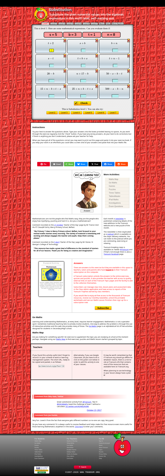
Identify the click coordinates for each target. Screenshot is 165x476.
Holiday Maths (71, 452)
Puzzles (112, 189)
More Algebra (117, 24)
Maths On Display (72, 454)
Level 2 (54, 24)
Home (100, 445)
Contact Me (102, 456)
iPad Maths (113, 200)
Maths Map (113, 179)
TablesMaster (114, 196)
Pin (45, 164)
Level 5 (78, 24)
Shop (100, 458)
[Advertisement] (82, 3)
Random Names (71, 450)
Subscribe (103, 308)
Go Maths (113, 183)
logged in (109, 270)
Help (108, 24)
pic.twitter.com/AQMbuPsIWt (77, 406)
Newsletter (70, 447)
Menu (101, 24)
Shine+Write (70, 443)
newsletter (119, 218)
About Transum (103, 447)
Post (96, 164)
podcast (110, 234)
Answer (87, 211)
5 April (57, 242)
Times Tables (114, 193)
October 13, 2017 (94, 410)
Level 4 (70, 24)
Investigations (115, 203)
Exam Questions (116, 206)
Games (112, 186)
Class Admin (70, 456)
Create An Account (104, 443)
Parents (101, 452)
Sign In (101, 441)
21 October (58, 225)
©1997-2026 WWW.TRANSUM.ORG (82, 472)
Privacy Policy (103, 454)
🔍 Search (82, 467)
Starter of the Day (72, 441)
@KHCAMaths (62, 404)
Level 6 (86, 24)
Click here (79, 426)
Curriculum (70, 458)
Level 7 (94, 24)
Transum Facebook (111, 254)
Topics (101, 450)
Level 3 (62, 24)
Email (58, 164)
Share (70, 164)
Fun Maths (70, 445)
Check (84, 103)
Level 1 (45, 24)
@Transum (124, 249)
